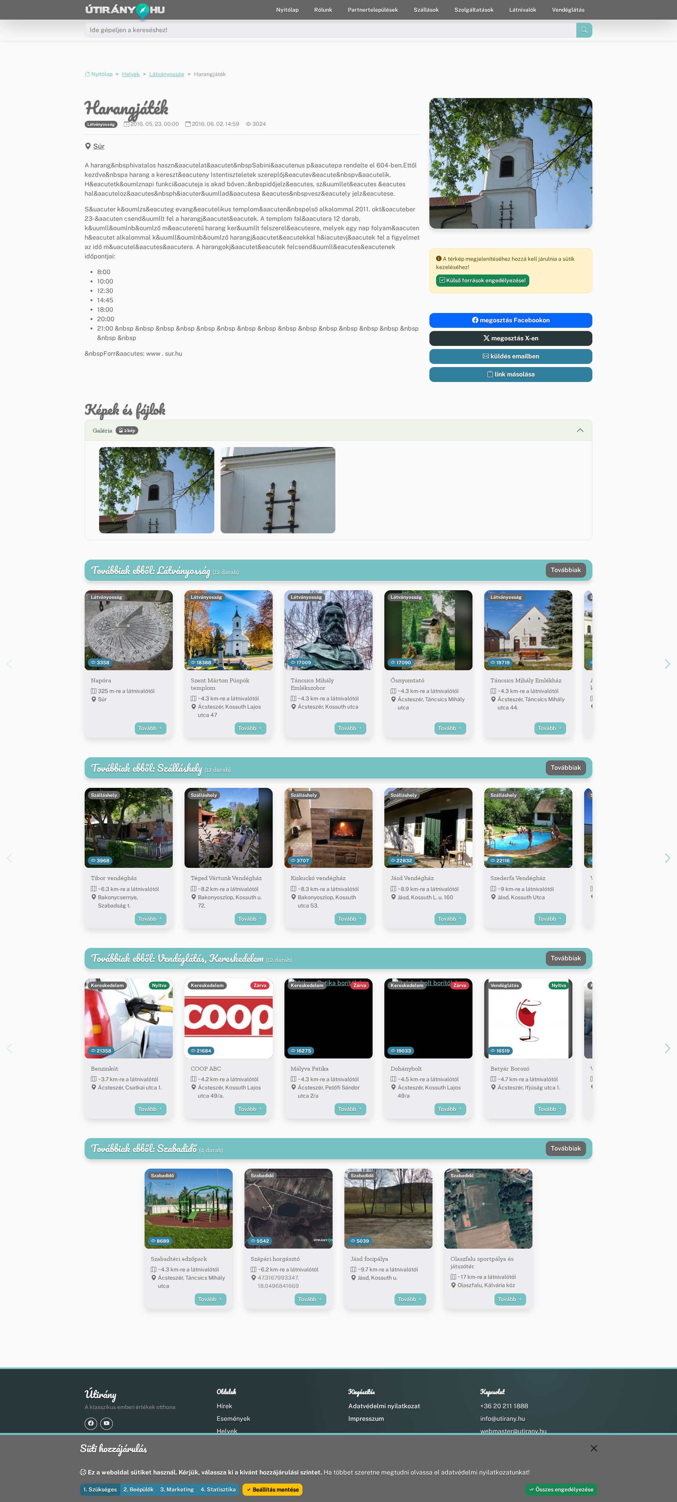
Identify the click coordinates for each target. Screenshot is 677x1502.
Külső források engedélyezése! (485, 280)
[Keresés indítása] (584, 30)
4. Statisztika (218, 1489)
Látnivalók (522, 10)
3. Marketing (177, 1489)
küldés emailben (514, 356)
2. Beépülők (138, 1489)
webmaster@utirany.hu (513, 1431)
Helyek (131, 74)
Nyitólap (287, 10)
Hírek (224, 1406)
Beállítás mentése (275, 1489)
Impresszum (366, 1418)
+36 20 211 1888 (504, 1406)
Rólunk (323, 10)
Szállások (426, 10)
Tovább (147, 728)
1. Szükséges (100, 1489)
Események (233, 1418)
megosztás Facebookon (514, 320)
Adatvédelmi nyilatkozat (384, 1406)
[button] (156, 490)
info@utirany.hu (502, 1418)
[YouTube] (106, 1424)
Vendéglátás (568, 10)
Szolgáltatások (474, 10)
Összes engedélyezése (564, 1489)
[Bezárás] (594, 1448)
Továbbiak (566, 570)
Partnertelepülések (373, 10)
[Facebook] (91, 1424)
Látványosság (167, 74)
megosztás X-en (514, 338)
